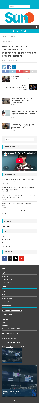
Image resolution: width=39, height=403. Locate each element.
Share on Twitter (4, 67)
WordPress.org (7, 246)
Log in (4, 236)
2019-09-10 (7, 61)
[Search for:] (19, 7)
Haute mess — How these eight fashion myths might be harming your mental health (24, 126)
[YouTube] (21, 31)
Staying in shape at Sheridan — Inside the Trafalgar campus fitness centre (23, 100)
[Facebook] (13, 31)
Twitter (4, 322)
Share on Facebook (9, 67)
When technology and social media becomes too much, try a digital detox (24, 113)
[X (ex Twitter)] (10, 258)
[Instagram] (25, 31)
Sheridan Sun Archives (9, 338)
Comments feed (7, 243)
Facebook (5, 319)
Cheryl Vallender (18, 61)
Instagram (5, 326)
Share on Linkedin (14, 67)
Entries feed (6, 239)
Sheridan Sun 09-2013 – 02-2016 (11, 329)
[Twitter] (17, 31)
